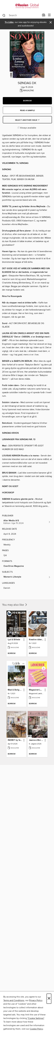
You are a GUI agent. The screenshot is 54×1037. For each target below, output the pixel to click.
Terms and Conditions (13, 1000)
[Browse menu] (49, 15)
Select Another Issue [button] (26, 120)
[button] (27, 100)
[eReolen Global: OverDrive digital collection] (27, 5)
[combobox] (21, 15)
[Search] (4, 15)
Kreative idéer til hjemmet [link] (36, 639)
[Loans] (43, 15)
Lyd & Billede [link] (14, 639)
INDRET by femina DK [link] (15, 740)
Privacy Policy (35, 1000)
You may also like (13, 605)
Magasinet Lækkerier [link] (36, 690)
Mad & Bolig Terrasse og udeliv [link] (15, 690)
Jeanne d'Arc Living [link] (36, 740)
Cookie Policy (36, 1029)
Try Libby (9, 22)
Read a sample (27, 110)
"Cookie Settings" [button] (35, 1018)
